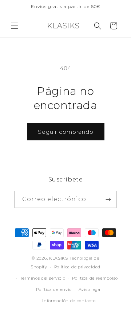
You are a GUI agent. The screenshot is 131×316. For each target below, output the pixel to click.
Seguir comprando (66, 131)
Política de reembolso (95, 278)
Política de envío (54, 289)
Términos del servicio (43, 278)
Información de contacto (68, 300)
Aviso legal (90, 289)
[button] (15, 26)
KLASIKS (59, 258)
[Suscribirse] (108, 199)
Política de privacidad (77, 266)
